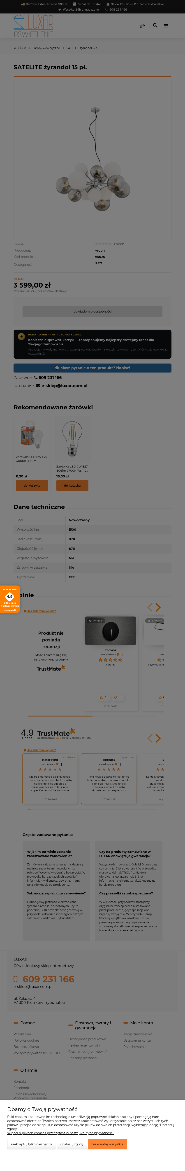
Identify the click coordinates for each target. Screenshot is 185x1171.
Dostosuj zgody (71, 1144)
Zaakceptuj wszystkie (107, 1144)
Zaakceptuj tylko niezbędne (31, 1144)
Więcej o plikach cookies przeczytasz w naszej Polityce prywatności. (60, 1133)
